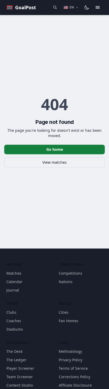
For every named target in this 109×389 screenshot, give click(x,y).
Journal (12, 290)
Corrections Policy (74, 376)
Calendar (14, 281)
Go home (54, 149)
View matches (54, 162)
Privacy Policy (70, 359)
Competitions (70, 273)
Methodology (70, 351)
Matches (13, 273)
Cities (64, 312)
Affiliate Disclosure (75, 385)
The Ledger (16, 359)
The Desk (14, 351)
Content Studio (19, 385)
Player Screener (20, 368)
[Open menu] (98, 7)
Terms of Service (73, 368)
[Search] (55, 7)
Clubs (11, 312)
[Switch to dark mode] (87, 7)
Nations (65, 281)
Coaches (13, 320)
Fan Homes (68, 320)
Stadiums (14, 329)
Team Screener (19, 376)
